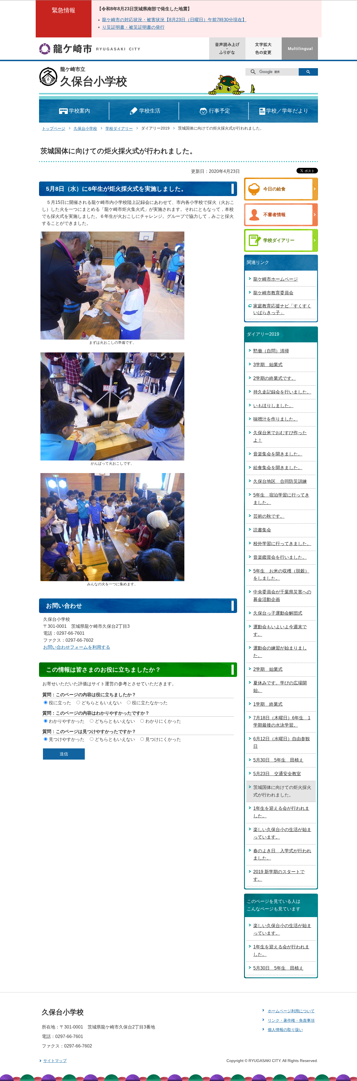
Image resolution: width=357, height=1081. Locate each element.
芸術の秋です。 (268, 516)
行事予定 (219, 111)
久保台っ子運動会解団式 (277, 613)
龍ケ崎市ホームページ (275, 279)
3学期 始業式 (268, 364)
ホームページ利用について (291, 1011)
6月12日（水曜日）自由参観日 (281, 742)
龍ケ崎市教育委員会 (273, 292)
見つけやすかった (67, 739)
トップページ (53, 128)
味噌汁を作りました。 (275, 419)
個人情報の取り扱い (285, 1029)
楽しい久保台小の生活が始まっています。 (282, 833)
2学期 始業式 (268, 669)
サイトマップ (55, 1060)
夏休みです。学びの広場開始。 (280, 687)
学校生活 (149, 111)
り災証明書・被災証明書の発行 (133, 27)
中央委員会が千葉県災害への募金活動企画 (282, 596)
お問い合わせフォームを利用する (76, 647)
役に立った (60, 702)
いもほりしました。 (273, 405)
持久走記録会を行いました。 (282, 392)
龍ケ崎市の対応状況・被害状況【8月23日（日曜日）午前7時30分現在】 (174, 19)
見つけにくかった (163, 739)
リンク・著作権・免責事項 (291, 1020)
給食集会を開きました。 (277, 467)
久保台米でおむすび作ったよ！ (280, 436)
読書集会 (262, 530)
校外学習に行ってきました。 (282, 543)
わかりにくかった (163, 721)
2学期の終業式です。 (274, 378)
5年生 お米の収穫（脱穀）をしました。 (281, 575)
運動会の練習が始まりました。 (280, 652)
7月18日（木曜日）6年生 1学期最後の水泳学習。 (281, 721)
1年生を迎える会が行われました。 (281, 812)
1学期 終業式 (268, 704)
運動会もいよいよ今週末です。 (280, 630)
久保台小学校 (93, 81)
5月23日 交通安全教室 (277, 773)
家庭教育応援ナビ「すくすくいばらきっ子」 (282, 309)
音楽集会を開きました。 (277, 454)
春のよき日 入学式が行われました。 (282, 854)
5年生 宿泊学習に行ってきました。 (281, 499)
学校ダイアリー (119, 128)
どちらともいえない (101, 702)
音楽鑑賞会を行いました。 (280, 557)
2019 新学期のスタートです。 (279, 875)
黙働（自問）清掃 (271, 351)
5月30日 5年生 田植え (278, 760)
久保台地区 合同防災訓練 (280, 481)
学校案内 (79, 111)
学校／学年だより (287, 111)
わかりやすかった (67, 721)
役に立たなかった (150, 702)
